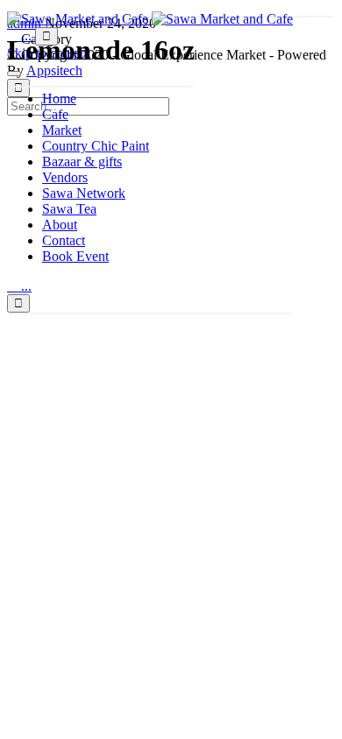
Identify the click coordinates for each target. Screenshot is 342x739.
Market (62, 130)
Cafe (55, 114)
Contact (63, 240)
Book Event (75, 256)
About (59, 224)
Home (59, 98)
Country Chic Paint (95, 145)
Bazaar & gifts (82, 161)
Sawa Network (83, 193)
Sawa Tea (69, 208)
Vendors (65, 177)
